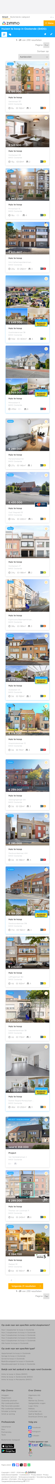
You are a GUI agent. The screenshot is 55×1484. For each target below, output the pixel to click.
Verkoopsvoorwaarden (27, 1477)
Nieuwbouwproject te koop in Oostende (18, 1364)
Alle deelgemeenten (26, 1479)
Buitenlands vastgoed (20, 17)
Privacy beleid (36, 1475)
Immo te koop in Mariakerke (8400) (16, 1379)
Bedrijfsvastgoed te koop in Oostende (17, 1361)
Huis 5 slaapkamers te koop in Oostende (18, 1340)
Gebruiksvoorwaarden (9, 1475)
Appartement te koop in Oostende (15, 1353)
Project (12, 1153)
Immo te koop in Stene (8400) (14, 1374)
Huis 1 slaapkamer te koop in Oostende (17, 1330)
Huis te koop (15, 97)
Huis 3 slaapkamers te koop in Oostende (18, 1335)
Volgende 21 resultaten (24, 1286)
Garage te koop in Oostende (13, 1356)
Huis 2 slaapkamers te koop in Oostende (18, 1332)
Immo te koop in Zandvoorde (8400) (17, 1377)
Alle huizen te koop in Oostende (14, 1343)
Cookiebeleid (24, 1475)
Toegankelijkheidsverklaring (12, 1481)
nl (51, 17)
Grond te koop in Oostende (13, 1359)
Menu (50, 23)
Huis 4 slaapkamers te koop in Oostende (18, 1338)
